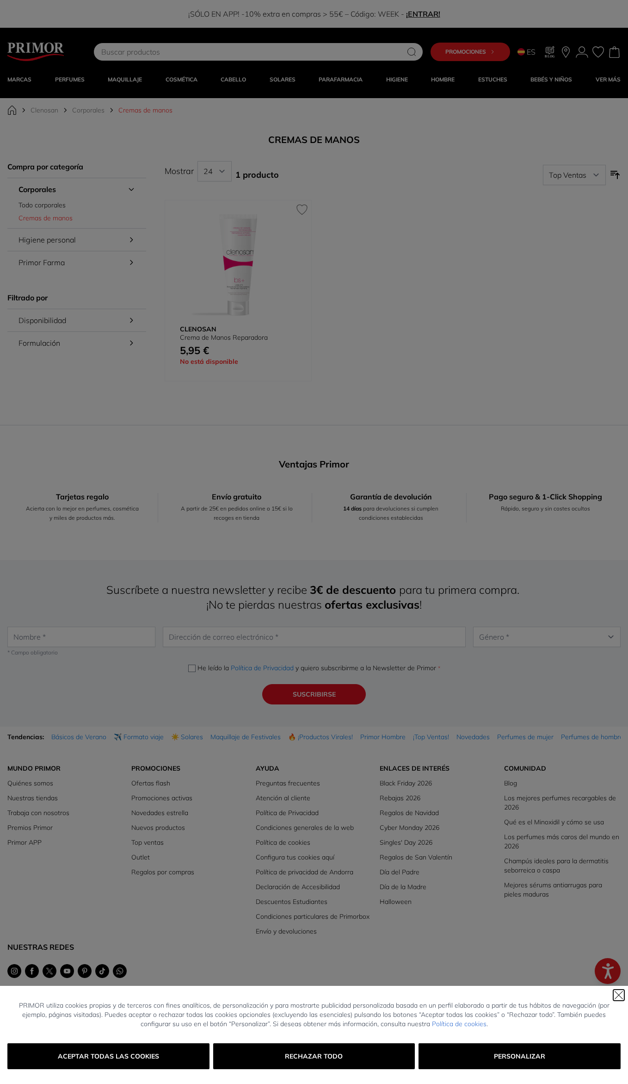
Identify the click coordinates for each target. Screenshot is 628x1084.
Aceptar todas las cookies (108, 1056)
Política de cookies (459, 1024)
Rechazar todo (314, 1056)
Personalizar (519, 1056)
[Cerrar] (618, 995)
